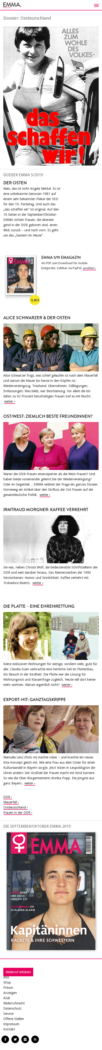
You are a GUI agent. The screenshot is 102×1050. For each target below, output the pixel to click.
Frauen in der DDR (16, 812)
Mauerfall (10, 802)
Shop (7, 982)
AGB (6, 998)
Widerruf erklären (18, 972)
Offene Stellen (13, 1019)
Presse (8, 988)
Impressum (11, 1024)
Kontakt (9, 1029)
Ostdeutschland (14, 807)
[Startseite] (51, 5)
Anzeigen (10, 993)
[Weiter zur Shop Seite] (51, 891)
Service (8, 1014)
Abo (6, 977)
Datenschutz (12, 1008)
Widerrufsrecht (14, 1003)
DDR (6, 797)
